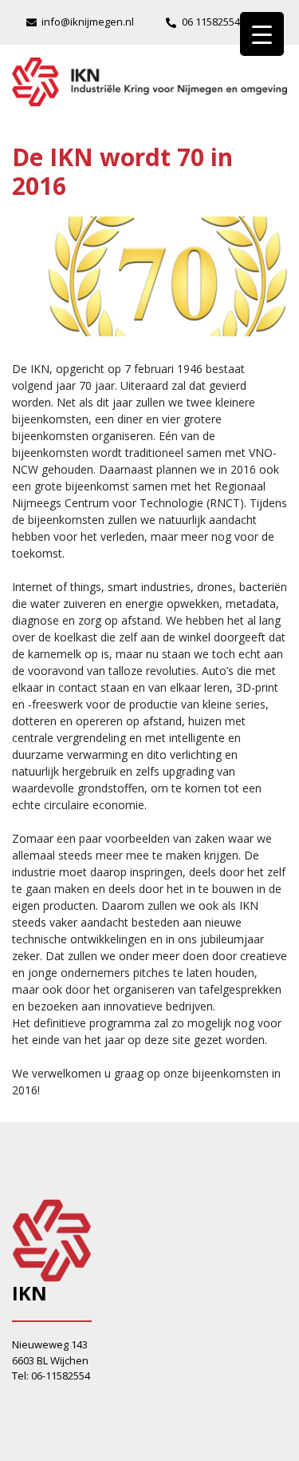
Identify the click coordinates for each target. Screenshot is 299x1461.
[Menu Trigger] (262, 34)
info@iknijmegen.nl (87, 21)
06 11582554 (211, 21)
